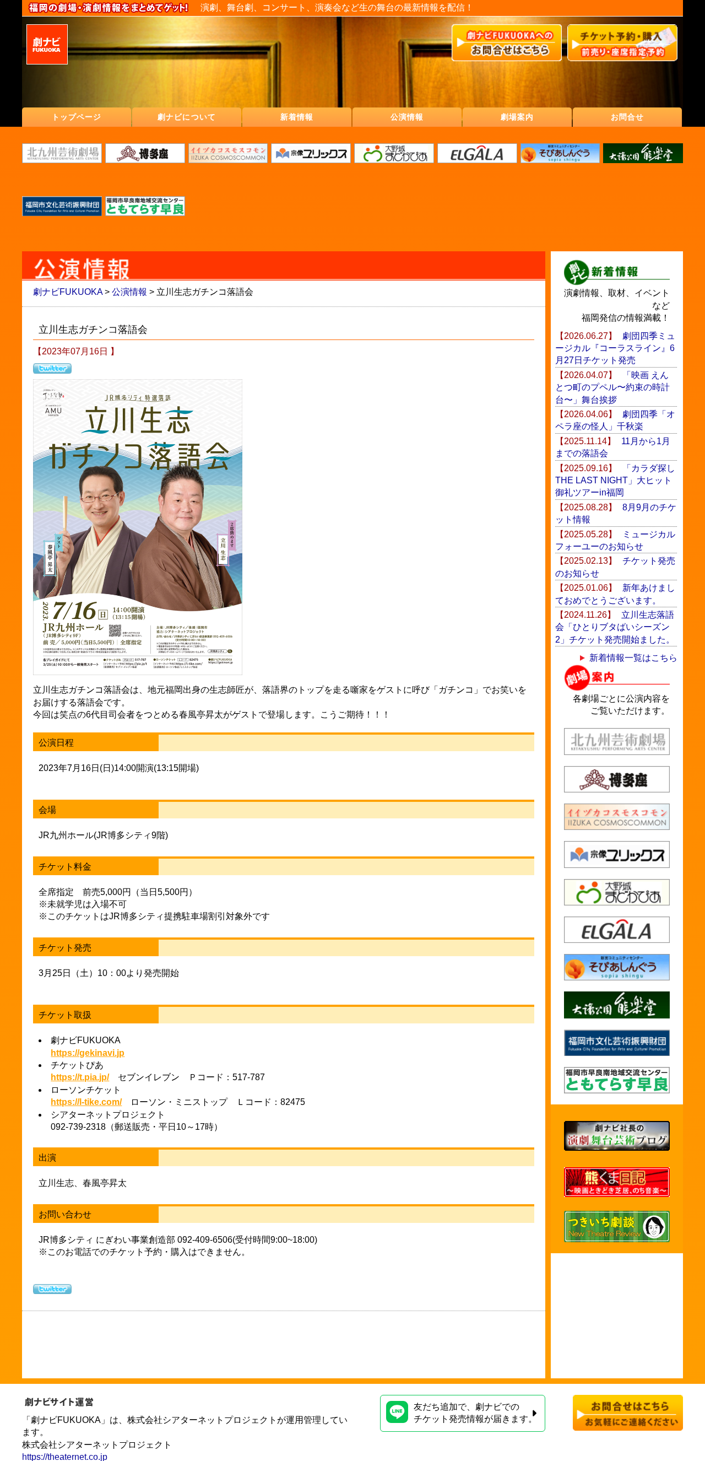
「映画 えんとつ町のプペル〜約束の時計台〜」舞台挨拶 (612, 387)
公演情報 (407, 116)
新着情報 (296, 116)
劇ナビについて (187, 116)
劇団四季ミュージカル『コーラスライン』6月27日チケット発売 (615, 348)
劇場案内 (517, 116)
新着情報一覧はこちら (633, 657)
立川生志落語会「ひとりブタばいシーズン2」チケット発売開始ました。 (615, 627)
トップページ (77, 116)
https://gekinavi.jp (87, 1053)
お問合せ (627, 116)
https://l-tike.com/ (86, 1102)
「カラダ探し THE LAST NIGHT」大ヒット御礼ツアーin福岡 (619, 480)
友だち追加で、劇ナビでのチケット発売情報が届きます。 (475, 1413)
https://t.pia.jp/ (80, 1077)
